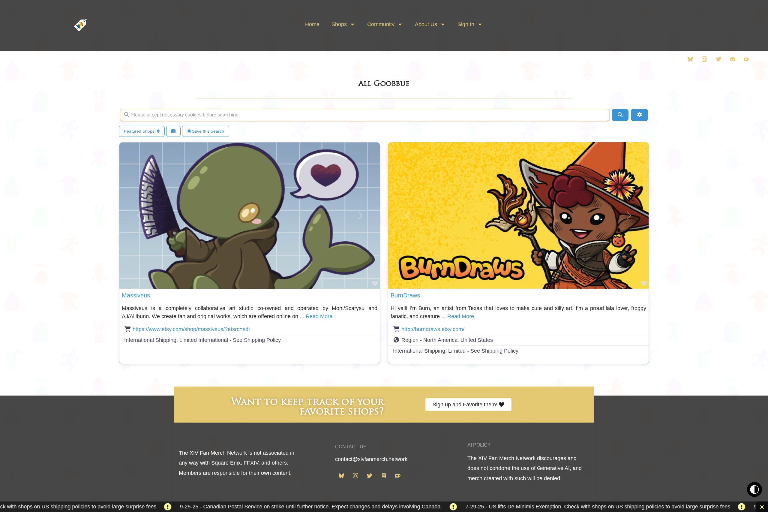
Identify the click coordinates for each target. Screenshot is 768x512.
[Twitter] (718, 59)
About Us (426, 24)
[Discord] (733, 59)
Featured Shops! (140, 131)
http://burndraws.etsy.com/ (432, 329)
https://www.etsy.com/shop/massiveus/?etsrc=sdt (191, 329)
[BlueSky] (690, 59)
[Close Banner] (762, 506)
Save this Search (207, 131)
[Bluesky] (341, 475)
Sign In (466, 24)
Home (312, 24)
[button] (138, 215)
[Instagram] (704, 59)
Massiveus (136, 295)
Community (380, 24)
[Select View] (173, 131)
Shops (339, 24)
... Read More (316, 316)
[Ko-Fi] (747, 59)
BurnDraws (405, 295)
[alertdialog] (384, 506)
